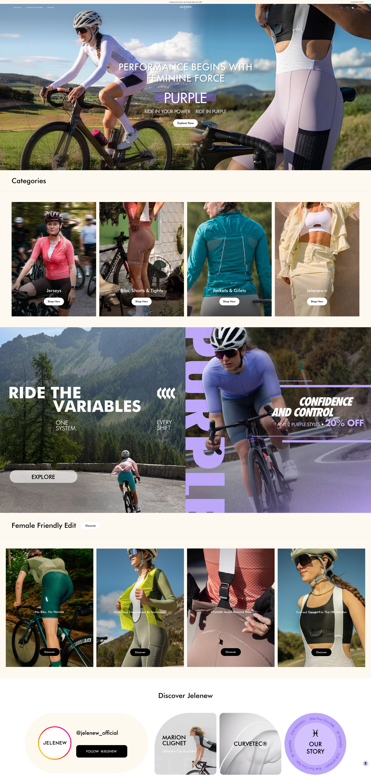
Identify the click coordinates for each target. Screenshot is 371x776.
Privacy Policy (217, 405)
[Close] (221, 364)
